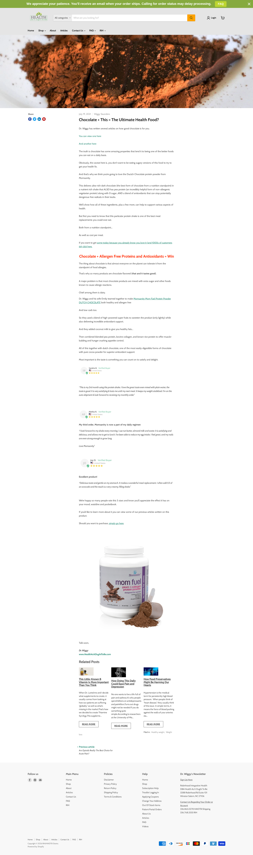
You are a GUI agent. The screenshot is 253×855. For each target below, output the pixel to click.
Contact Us (78, 30)
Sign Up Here (186, 779)
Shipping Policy (111, 792)
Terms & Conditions (113, 796)
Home (31, 30)
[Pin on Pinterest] (44, 119)
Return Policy (110, 788)
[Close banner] (249, 4)
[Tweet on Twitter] (34, 119)
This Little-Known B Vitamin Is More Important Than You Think (94, 682)
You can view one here (90, 136)
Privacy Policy (110, 784)
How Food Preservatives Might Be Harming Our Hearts (157, 682)
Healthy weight (157, 732)
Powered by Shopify (36, 846)
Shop (41, 30)
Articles (64, 30)
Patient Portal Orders (152, 809)
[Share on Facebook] (30, 119)
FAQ (91, 30)
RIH (102, 30)
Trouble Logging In (150, 792)
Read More (88, 724)
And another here (87, 143)
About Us (146, 813)
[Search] (191, 17)
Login (213, 17)
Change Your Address (151, 801)
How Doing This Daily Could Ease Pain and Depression (123, 683)
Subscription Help (150, 788)
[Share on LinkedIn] (39, 119)
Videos (145, 826)
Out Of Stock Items (151, 805)
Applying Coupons (150, 796)
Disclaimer (109, 779)
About (53, 30)
